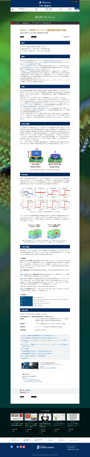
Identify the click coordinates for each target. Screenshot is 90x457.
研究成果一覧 (25, 358)
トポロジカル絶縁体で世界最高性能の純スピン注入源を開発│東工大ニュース (39, 335)
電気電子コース (25, 392)
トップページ (13, 9)
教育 (36, 9)
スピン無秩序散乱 (28, 69)
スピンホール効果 (25, 66)
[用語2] (21, 270)
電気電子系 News (26, 23)
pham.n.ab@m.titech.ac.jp (33, 379)
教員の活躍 (27, 390)
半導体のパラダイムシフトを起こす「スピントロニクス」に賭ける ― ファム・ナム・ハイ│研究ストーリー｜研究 (45, 341)
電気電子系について (23, 9)
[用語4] (21, 278)
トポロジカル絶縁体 (43, 62)
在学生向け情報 (71, 447)
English (77, 10)
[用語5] (21, 286)
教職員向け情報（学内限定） (73, 449)
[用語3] (21, 274)
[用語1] (21, 260)
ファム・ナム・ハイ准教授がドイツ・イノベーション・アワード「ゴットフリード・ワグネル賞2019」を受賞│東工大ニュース (45, 345)
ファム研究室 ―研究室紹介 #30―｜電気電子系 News (34, 356)
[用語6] (21, 288)
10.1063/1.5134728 (37, 305)
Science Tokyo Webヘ (72, 446)
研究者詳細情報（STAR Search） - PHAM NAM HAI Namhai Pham (37, 351)
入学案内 (70, 9)
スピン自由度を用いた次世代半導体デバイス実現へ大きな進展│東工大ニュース (40, 338)
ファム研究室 (25, 348)
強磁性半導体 (54, 62)
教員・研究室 (49, 9)
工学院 (41, 366)
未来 (60, 9)
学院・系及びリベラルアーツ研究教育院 (47, 367)
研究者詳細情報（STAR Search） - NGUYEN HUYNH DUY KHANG (36, 353)
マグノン (63, 67)
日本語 (77, 8)
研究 (23, 390)
